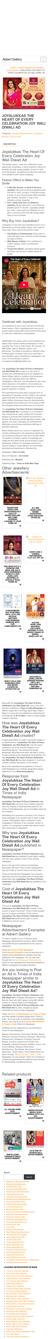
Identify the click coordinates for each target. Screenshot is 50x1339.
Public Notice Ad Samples (16, 1204)
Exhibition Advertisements (16, 1219)
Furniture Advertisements (16, 1189)
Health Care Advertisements (17, 1191)
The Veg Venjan (12, 1334)
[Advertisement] (25, 30)
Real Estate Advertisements (17, 1232)
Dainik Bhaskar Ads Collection (18, 1278)
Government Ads (13, 1224)
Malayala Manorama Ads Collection (20, 1301)
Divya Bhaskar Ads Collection (18, 1321)
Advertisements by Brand (30, 67)
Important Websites (14, 1329)
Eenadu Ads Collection (15, 1319)
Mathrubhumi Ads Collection (17, 1298)
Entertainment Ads (13, 1186)
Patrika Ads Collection (15, 1286)
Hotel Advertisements (15, 1194)
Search (7, 1172)
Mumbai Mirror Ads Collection (18, 1293)
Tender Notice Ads (13, 1239)
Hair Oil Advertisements (16, 1257)
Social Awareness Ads (15, 1237)
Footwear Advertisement (16, 1249)
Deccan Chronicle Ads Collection (19, 1276)
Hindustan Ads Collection (16, 1311)
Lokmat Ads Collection (15, 1306)
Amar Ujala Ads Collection (16, 1326)
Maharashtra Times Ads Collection (20, 1303)
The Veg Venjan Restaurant (17, 1336)
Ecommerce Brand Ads (15, 1201)
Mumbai (5, 136)
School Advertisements (15, 1252)
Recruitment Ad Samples (16, 1234)
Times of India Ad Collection (17, 1271)
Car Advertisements (14, 1206)
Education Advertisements (17, 1214)
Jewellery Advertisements (22, 133)
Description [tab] (9, 144)
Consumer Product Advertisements (20, 1212)
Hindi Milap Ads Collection (16, 1313)
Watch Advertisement (15, 1244)
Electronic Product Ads (15, 1217)
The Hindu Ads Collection (16, 1273)
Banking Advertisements (16, 1184)
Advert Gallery (12, 59)
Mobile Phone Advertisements (18, 1199)
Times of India (15, 136)
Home (13, 67)
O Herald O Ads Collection (17, 1291)
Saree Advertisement (14, 1247)
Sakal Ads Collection (14, 1283)
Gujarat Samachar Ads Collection (19, 1316)
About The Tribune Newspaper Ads (20, 1331)
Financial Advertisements (16, 1222)
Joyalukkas (12, 70)
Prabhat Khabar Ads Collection (18, 1288)
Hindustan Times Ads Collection (19, 1308)
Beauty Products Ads (14, 1209)
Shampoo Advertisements (16, 1262)
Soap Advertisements (15, 1254)
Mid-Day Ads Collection (15, 1296)
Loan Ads (10, 1227)
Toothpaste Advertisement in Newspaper (22, 1259)
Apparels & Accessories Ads (17, 1181)
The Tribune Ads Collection (17, 1281)
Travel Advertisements (15, 1242)
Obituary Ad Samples (15, 1229)
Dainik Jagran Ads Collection (18, 1324)
